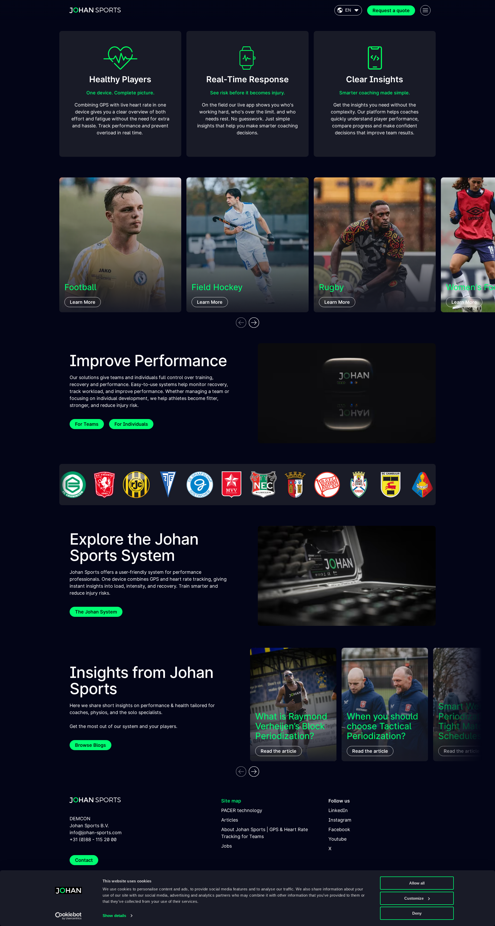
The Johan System (96, 611)
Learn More (82, 302)
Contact (84, 860)
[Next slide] (254, 322)
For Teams (86, 424)
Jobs (226, 846)
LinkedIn (338, 810)
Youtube (337, 839)
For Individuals (131, 424)
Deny (417, 913)
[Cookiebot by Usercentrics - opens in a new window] (68, 916)
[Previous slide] (241, 322)
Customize (414, 898)
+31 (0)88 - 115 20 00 (93, 839)
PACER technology (241, 810)
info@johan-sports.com (96, 832)
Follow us (339, 801)
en (348, 10)
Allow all (417, 883)
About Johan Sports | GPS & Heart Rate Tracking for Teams (264, 833)
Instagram (339, 820)
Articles (229, 820)
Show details (114, 915)
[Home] (95, 10)
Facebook (339, 829)
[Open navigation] (425, 10)
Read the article (278, 751)
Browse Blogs (90, 745)
